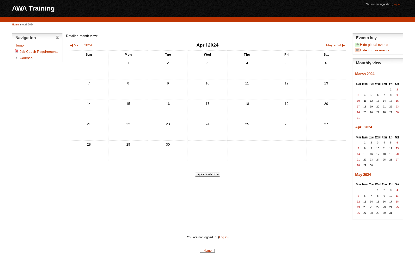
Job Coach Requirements (39, 52)
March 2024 (364, 74)
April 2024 (28, 24)
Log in (396, 4)
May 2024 (363, 175)
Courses (26, 58)
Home (15, 24)
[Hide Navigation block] (57, 37)
